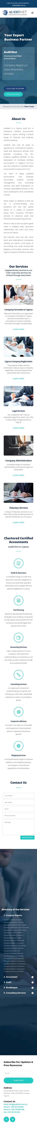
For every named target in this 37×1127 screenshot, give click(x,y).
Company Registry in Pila (12, 951)
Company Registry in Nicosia (13, 932)
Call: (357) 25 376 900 (16, 88)
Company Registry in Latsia (13, 938)
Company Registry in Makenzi (13, 948)
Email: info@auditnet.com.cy (15, 1104)
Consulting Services (18, 684)
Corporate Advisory (18, 721)
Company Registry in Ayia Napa (14, 969)
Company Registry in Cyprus (13, 919)
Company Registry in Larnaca (13, 943)
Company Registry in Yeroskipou (14, 961)
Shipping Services (18, 755)
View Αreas (29, 107)
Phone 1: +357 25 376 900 (13, 1107)
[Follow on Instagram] (12, 1119)
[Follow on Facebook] (6, 1119)
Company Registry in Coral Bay (14, 958)
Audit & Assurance (18, 573)
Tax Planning (18, 610)
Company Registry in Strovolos (14, 940)
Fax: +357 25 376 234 (12, 1112)
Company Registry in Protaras (13, 971)
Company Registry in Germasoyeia (15, 925)
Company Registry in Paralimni (14, 966)
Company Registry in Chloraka (14, 956)
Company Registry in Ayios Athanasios (16, 927)
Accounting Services (18, 647)
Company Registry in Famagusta (14, 964)
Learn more (18, 329)
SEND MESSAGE (27, 837)
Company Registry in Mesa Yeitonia (15, 930)
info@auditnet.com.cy (18, 5)
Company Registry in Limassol (14, 922)
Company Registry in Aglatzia (13, 935)
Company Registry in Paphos (13, 953)
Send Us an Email (14, 94)
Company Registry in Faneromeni (15, 945)
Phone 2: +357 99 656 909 (14, 1109)
